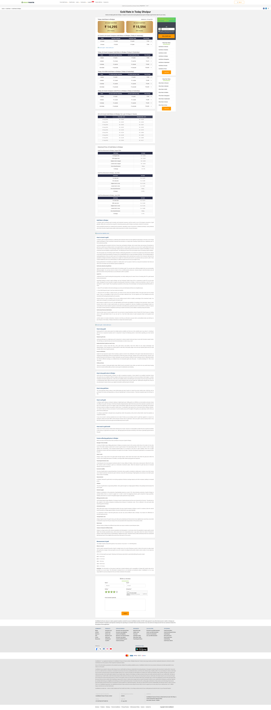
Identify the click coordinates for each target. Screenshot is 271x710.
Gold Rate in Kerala (163, 65)
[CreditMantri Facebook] (96, 648)
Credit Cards (72, 2)
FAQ (96, 635)
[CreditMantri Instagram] (107, 648)
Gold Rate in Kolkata (163, 56)
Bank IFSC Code (136, 630)
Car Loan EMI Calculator (152, 635)
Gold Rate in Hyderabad (164, 62)
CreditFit (89, 2)
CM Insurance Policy (134, 707)
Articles (97, 632)
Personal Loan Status (121, 637)
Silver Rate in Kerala (163, 101)
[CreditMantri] (27, 2)
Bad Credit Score (167, 635)
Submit (125, 613)
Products (103, 707)
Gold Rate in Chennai (163, 46)
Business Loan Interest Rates (122, 635)
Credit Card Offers (168, 630)
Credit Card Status (120, 640)
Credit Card (107, 632)
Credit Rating (167, 638)
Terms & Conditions (171, 31)
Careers (142, 707)
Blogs (96, 630)
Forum (96, 637)
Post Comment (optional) (110, 597)
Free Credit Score (63, 2)
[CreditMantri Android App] (156, 649)
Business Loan (108, 635)
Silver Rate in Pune (163, 105)
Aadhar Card (136, 632)
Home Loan (107, 633)
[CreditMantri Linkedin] (103, 648)
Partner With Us (98, 2)
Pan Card (135, 633)
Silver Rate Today (137, 637)
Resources (97, 638)
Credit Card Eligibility (121, 633)
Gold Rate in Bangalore (164, 59)
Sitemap (108, 707)
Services (97, 707)
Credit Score (108, 638)
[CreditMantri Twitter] (100, 648)
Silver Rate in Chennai (164, 83)
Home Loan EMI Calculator (152, 632)
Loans (77, 2)
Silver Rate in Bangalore (164, 95)
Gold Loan (107, 637)
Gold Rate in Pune (163, 68)
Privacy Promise (125, 707)
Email (127, 582)
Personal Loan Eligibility (121, 632)
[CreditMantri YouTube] (110, 648)
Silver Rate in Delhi (163, 89)
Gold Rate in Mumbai (163, 49)
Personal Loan (108, 630)
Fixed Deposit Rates (137, 638)
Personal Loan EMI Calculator (153, 630)
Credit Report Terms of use (169, 32)
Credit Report (167, 633)
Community (83, 2)
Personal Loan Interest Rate (122, 630)
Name (106, 582)
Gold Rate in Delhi (163, 53)
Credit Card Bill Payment (121, 638)
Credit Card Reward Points (170, 632)
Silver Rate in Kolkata (163, 92)
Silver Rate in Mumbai (163, 86)
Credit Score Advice (168, 640)
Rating (106, 589)
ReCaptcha (129, 589)
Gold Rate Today (137, 635)
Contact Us (105, 2)
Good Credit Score (168, 637)
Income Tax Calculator (152, 633)
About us (97, 633)
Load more (166, 72)
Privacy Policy (162, 32)
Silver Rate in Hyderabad (164, 98)
